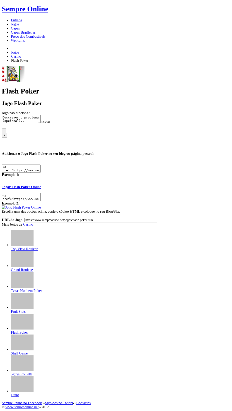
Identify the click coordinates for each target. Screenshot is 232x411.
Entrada (16, 20)
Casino (28, 224)
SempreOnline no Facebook (22, 403)
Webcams (18, 40)
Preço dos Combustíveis (28, 36)
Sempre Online (25, 9)
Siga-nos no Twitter (59, 403)
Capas (15, 28)
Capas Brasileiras (23, 32)
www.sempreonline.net (22, 407)
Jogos (15, 24)
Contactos (83, 403)
